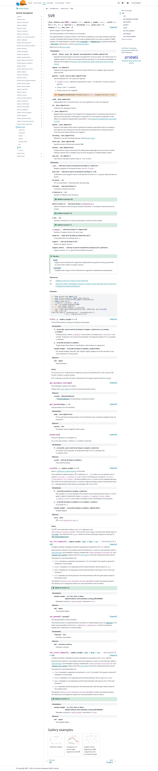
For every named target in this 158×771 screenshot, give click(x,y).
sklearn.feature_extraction (25, 60)
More (68, 3)
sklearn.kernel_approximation (26, 80)
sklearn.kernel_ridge (23, 83)
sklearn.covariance (23, 34)
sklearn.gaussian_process (25, 69)
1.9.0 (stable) (135, 3)
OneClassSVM (22, 142)
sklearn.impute (21, 72)
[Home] (47, 9)
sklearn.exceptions (23, 54)
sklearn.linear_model (23, 86)
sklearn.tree (20, 153)
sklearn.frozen (21, 66)
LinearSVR (21, 133)
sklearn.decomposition (24, 43)
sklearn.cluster (21, 28)
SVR (19, 147)
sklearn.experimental (23, 57)
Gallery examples (127, 39)
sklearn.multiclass (22, 101)
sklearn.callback (22, 25)
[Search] (119, 2)
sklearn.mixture (22, 95)
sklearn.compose (22, 31)
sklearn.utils (21, 156)
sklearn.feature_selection (25, 63)
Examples (50, 3)
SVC (19, 144)
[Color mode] (123, 2)
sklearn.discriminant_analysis (26, 46)
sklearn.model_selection (24, 98)
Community (59, 3)
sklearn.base (21, 19)
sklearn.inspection (22, 75)
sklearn (19, 16)
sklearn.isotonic (22, 78)
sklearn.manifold (22, 89)
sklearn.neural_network (24, 112)
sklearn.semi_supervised (24, 124)
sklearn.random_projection (25, 121)
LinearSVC (21, 130)
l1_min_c (21, 150)
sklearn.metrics (22, 92)
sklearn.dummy (22, 48)
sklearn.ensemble (22, 51)
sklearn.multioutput (23, 104)
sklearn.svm (21, 127)
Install (30, 3)
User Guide (38, 3)
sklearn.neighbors (22, 109)
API (44, 3)
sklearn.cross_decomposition (26, 37)
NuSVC (20, 136)
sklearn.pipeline (22, 115)
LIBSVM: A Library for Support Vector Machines (72, 281)
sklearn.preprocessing (24, 118)
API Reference (54, 8)
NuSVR (20, 139)
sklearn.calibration (23, 22)
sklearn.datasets (22, 40)
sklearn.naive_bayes (23, 107)
